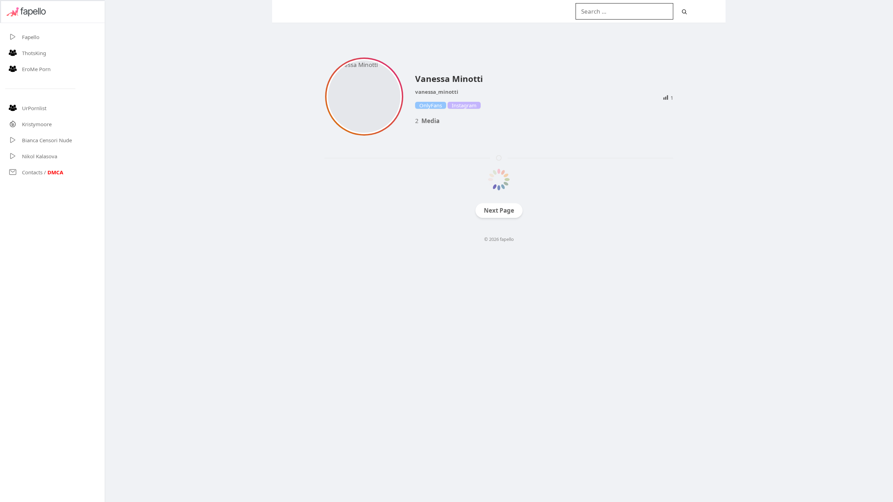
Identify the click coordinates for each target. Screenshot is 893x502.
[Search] (684, 11)
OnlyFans (430, 105)
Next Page (499, 210)
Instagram (464, 105)
